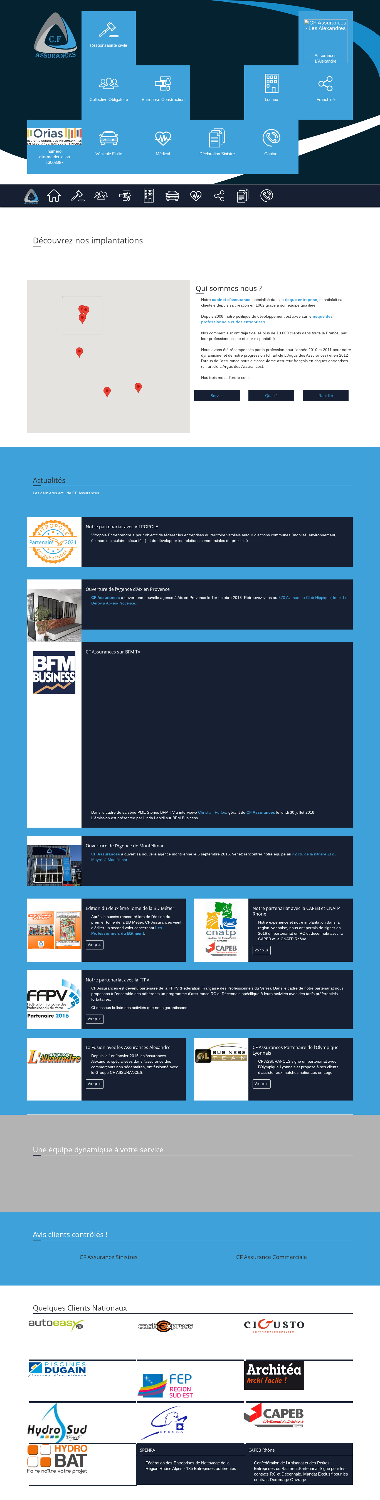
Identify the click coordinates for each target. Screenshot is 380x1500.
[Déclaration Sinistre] (243, 195)
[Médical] (196, 195)
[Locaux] (148, 195)
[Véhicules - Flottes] (172, 195)
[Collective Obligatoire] (101, 195)
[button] (107, 392)
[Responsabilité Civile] (77, 195)
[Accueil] (31, 194)
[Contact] (267, 195)
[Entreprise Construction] (125, 195)
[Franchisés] (219, 195)
